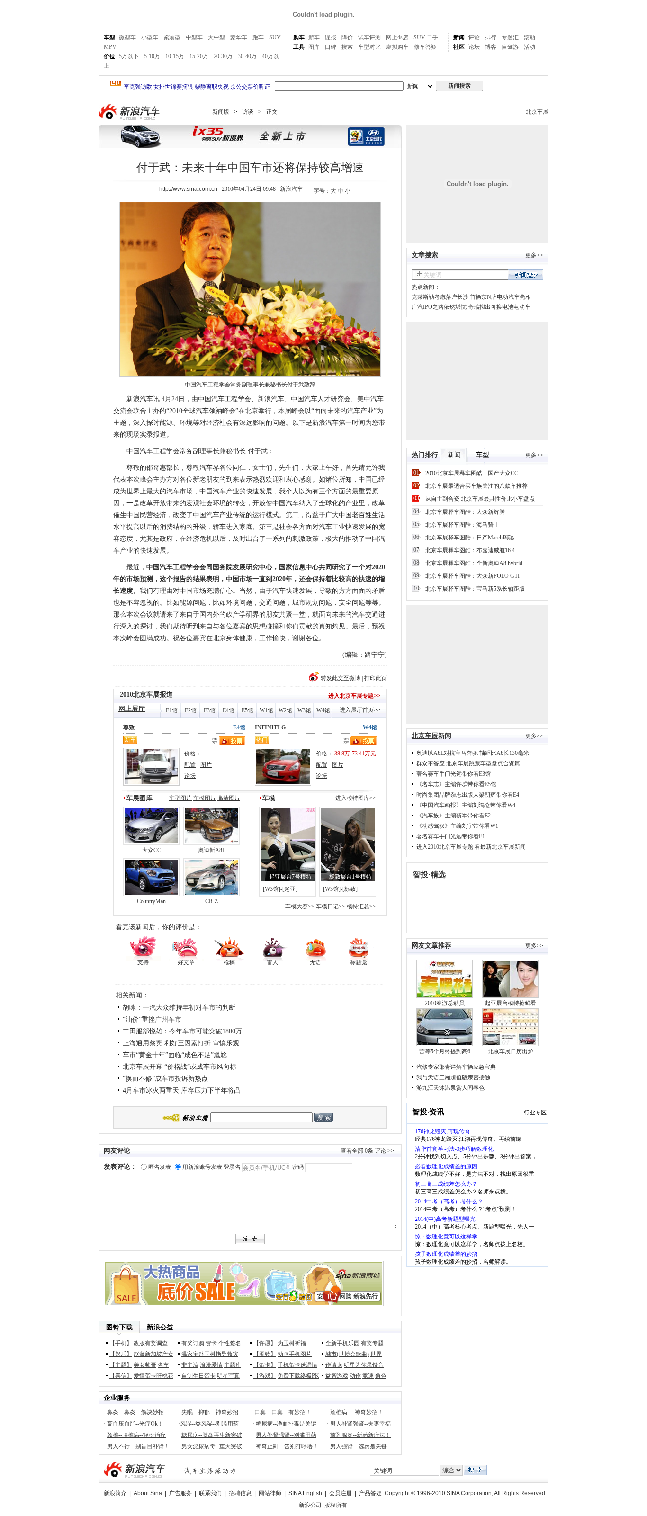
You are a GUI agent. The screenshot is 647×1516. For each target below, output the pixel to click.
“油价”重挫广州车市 (152, 1019)
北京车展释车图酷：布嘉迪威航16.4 (470, 550)
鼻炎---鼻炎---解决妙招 (135, 1412)
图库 (314, 47)
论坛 (474, 47)
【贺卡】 (264, 1365)
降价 (347, 37)
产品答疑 (370, 1493)
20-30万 (223, 56)
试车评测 (369, 37)
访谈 (247, 111)
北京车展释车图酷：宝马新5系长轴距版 (475, 588)
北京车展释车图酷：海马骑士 (462, 524)
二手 (432, 37)
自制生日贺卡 (198, 1375)
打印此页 (375, 678)
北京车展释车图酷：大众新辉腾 (465, 512)
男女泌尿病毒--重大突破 (211, 1446)
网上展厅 (131, 708)
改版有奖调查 (151, 1343)
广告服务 (180, 1493)
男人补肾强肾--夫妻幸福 (360, 1423)
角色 (380, 1375)
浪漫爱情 (211, 1365)
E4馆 (228, 710)
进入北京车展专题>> (354, 695)
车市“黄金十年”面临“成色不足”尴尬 (175, 1055)
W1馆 (266, 710)
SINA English (305, 1493)
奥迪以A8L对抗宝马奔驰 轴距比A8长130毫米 (472, 753)
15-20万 (198, 56)
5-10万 (152, 56)
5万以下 (129, 56)
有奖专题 (372, 1343)
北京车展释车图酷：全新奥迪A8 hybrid (473, 563)
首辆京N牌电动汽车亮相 (500, 297)
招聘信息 (240, 1493)
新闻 (459, 37)
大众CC (151, 850)
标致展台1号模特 (350, 876)
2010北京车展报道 (146, 694)
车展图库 (139, 798)
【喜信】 (120, 1375)
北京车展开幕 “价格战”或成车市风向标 (179, 1066)
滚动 (529, 37)
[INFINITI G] (283, 783)
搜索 (347, 47)
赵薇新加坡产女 (153, 1354)
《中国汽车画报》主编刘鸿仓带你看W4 (465, 805)
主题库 (232, 1365)
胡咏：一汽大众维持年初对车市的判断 (179, 1007)
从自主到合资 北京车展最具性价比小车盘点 (480, 498)
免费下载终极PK (298, 1375)
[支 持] (143, 947)
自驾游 (510, 47)
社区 (459, 47)
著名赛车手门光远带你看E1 (450, 836)
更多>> (534, 255)
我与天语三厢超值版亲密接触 (453, 1077)
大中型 (216, 37)
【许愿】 (264, 1343)
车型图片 (180, 798)
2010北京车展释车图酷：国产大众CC (471, 473)
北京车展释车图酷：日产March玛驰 (469, 537)
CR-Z (211, 901)
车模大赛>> (300, 906)
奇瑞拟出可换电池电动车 (499, 307)
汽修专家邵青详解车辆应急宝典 (456, 1067)
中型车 (194, 37)
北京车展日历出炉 (510, 1051)
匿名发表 (159, 1167)
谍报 (330, 37)
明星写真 (228, 1375)
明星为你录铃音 (364, 1365)
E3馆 (210, 710)
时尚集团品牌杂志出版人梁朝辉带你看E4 (467, 794)
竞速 (368, 1375)
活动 (529, 47)
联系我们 (210, 1493)
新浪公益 (160, 1327)
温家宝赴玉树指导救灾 (209, 1354)
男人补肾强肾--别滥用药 (286, 1435)
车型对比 (369, 47)
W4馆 (323, 710)
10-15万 (174, 56)
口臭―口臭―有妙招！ (282, 1412)
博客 (490, 47)
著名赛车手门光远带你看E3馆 (453, 774)
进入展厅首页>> (360, 710)
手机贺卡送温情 (297, 1365)
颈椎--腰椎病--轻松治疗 (136, 1435)
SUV (275, 37)
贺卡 (211, 1343)
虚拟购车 (397, 47)
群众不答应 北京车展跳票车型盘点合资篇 (468, 763)
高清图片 (228, 798)
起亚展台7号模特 (290, 876)
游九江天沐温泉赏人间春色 (450, 1088)
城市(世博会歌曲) (347, 1354)
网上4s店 (397, 37)
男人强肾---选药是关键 (358, 1446)
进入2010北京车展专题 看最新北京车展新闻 (471, 846)
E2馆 (191, 710)
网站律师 (270, 1493)
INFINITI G (270, 727)
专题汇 (510, 37)
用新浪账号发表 (202, 1167)
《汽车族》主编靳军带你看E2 (453, 815)
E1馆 (172, 710)
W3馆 (304, 710)
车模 (268, 798)
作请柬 (333, 1365)
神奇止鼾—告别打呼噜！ (287, 1446)
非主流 (189, 1365)
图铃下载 (119, 1327)
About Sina (148, 1493)
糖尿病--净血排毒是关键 (286, 1423)
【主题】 (120, 1365)
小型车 (149, 37)
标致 (350, 889)
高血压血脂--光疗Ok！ (135, 1423)
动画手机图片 (295, 1354)
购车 (299, 37)
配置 (190, 765)
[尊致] (151, 783)
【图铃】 (264, 1354)
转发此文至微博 (340, 678)
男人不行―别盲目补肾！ (138, 1446)
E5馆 (247, 710)
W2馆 (285, 710)
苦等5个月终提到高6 (444, 1051)
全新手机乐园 (342, 1343)
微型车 (127, 37)
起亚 (290, 889)
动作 (355, 1375)
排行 (490, 37)
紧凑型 (171, 37)
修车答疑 (425, 47)
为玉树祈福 (292, 1343)
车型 (109, 37)
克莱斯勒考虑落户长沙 (440, 297)
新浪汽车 (130, 112)
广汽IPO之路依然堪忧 (439, 307)
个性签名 (229, 1343)
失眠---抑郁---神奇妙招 (209, 1412)
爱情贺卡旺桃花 (153, 1375)
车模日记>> (330, 906)
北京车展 (537, 111)
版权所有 (335, 1505)
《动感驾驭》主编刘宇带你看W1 (457, 826)
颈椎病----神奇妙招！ (356, 1412)
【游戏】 (264, 1375)
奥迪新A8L (211, 850)
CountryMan (151, 901)
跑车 (258, 37)
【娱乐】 (120, 1354)
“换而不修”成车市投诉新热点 (165, 1078)
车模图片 (204, 798)
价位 (109, 56)
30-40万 (247, 56)
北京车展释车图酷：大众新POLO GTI (472, 576)
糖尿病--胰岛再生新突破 (211, 1435)
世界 (376, 1354)
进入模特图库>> (355, 798)
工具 (299, 47)
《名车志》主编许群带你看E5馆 (456, 784)
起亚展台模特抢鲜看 (510, 1003)
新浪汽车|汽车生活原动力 (210, 1470)
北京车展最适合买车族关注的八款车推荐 (476, 486)
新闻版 (220, 111)
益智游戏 (336, 1375)
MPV (110, 47)
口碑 (330, 47)
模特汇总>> (361, 906)
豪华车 (238, 37)
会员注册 (340, 1493)
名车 (163, 1365)
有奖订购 (192, 1343)
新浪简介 (115, 1493)
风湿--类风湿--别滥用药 (209, 1423)
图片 (206, 765)
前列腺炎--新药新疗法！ (360, 1435)
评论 (474, 37)
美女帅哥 (145, 1365)
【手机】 (120, 1343)
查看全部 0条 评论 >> (367, 1151)
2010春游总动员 (445, 1003)
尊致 (129, 727)
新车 (314, 37)
